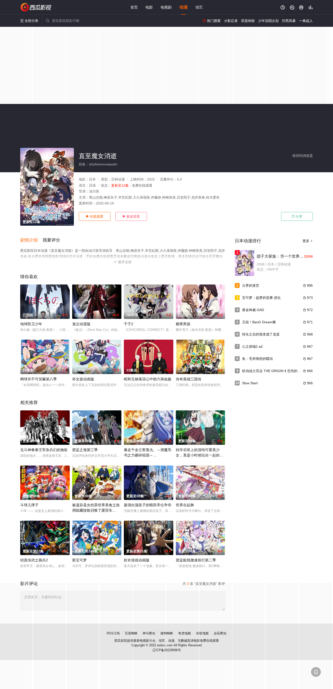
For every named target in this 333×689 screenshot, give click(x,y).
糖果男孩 (183, 324)
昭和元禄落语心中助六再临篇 (147, 379)
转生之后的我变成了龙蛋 (261, 334)
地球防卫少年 (31, 324)
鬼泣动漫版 (81, 324)
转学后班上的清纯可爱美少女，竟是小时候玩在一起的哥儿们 (199, 455)
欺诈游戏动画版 (136, 560)
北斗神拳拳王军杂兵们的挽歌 (44, 450)
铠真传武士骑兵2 (34, 560)
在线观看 (94, 216)
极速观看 (131, 216)
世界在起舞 (185, 505)
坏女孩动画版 (83, 379)
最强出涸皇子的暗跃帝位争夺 (147, 505)
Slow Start (250, 383)
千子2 (128, 324)
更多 (308, 241)
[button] (31, 240)
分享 (297, 216)
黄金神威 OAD (253, 310)
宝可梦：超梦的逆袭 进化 (261, 298)
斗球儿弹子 (29, 505)
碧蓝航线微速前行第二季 (196, 560)
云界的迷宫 (250, 285)
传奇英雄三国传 (188, 379)
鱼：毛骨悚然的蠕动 (257, 359)
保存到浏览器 (302, 156)
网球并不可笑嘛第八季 (38, 379)
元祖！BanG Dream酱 (259, 322)
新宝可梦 (79, 560)
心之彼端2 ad (252, 346)
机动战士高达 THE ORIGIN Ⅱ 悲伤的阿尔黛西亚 (278, 371)
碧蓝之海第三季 (85, 450)
